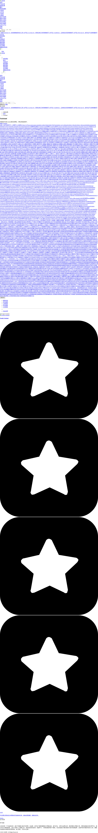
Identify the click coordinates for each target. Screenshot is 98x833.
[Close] (15, 103)
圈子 (1, 7)
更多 (1, 28)
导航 (1, 26)
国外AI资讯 (3, 20)
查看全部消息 (3, 47)
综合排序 (5, 311)
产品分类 (2, 4)
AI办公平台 (3, 24)
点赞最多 (5, 303)
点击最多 (5, 307)
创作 (3, 51)
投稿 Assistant (3, 123)
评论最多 (5, 305)
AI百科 (2, 13)
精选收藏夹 (3, 8)
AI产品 (2, 12)
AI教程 (2, 15)
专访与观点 (3, 21)
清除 (6, 104)
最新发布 (5, 300)
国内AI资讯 (3, 18)
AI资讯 (2, 10)
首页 (1, 2)
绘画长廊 (2, 5)
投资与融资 (3, 23)
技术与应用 (3, 16)
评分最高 (5, 302)
